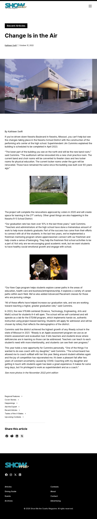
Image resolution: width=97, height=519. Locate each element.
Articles (8, 487)
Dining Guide (10, 491)
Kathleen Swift (11, 45)
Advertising (56, 501)
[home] (16, 6)
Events (8, 496)
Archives (9, 501)
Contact (54, 496)
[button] (89, 6)
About (53, 491)
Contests (55, 487)
